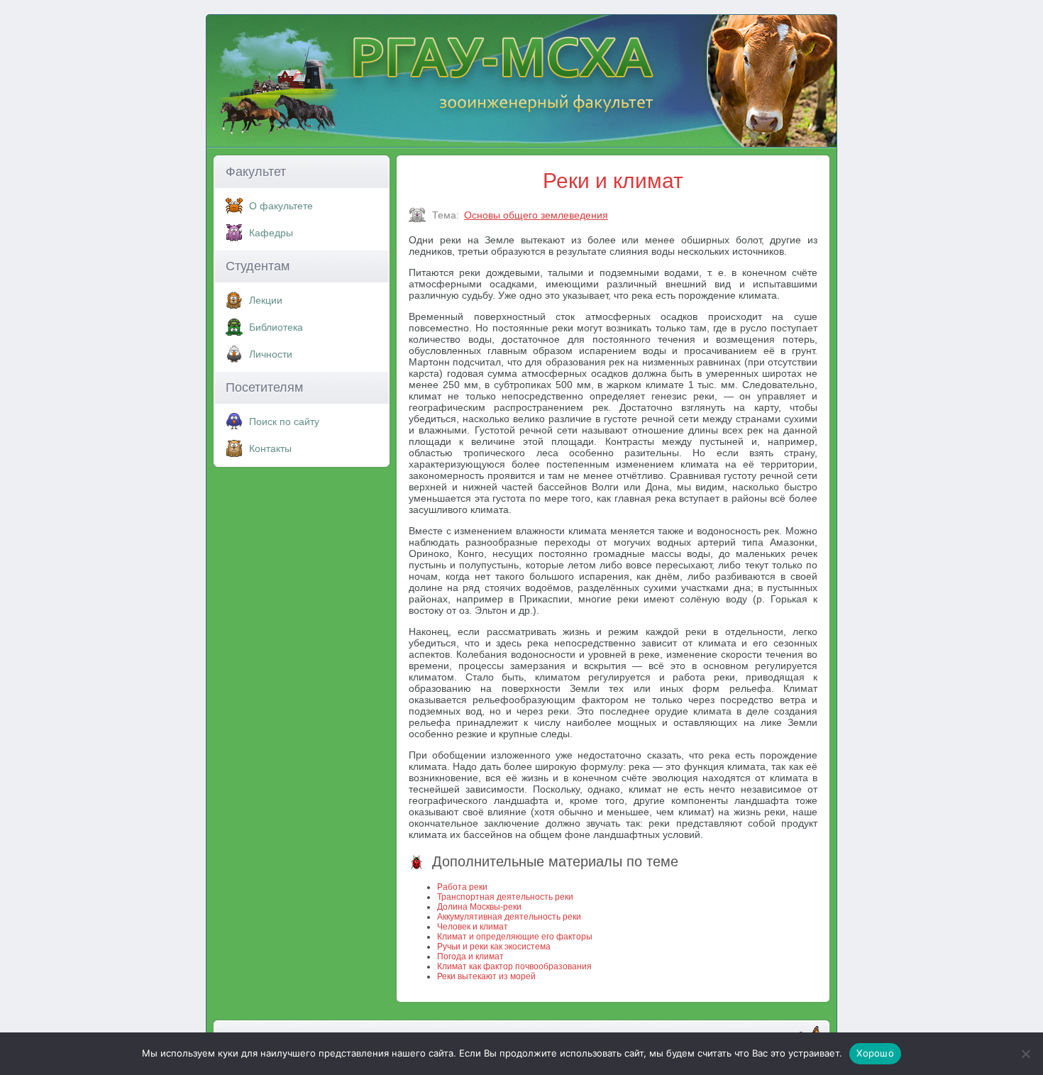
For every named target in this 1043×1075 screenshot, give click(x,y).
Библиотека (276, 327)
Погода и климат (470, 956)
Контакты (270, 448)
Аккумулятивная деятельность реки (509, 917)
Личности (270, 354)
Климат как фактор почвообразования (514, 966)
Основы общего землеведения (536, 215)
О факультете (281, 205)
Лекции (265, 300)
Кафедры (271, 232)
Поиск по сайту (284, 421)
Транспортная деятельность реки (505, 897)
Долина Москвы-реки (479, 907)
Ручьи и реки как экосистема (494, 947)
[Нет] (1025, 1054)
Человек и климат (472, 927)
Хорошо (875, 1053)
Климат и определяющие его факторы (514, 937)
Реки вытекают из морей (486, 976)
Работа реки (462, 887)
